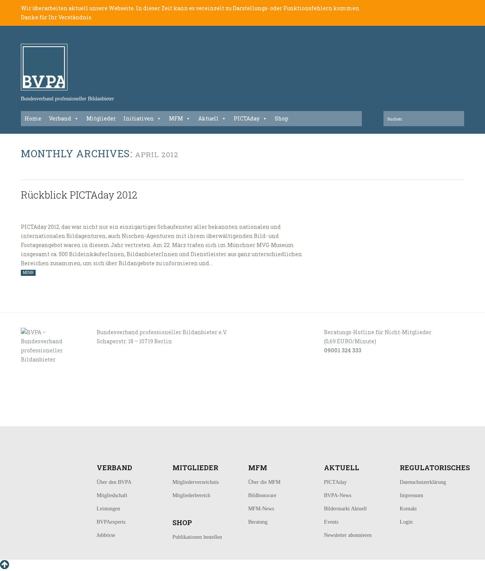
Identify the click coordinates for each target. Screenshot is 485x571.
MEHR (28, 272)
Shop (281, 118)
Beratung (258, 522)
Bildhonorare (262, 495)
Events (331, 522)
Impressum (411, 495)
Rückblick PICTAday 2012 (79, 194)
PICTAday (247, 118)
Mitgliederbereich (191, 495)
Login (406, 522)
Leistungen (108, 509)
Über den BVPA (114, 482)
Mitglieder (101, 118)
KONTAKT (72, 418)
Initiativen (139, 118)
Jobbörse (106, 535)
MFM (176, 118)
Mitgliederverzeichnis (195, 482)
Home (33, 118)
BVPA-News (337, 495)
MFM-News (261, 509)
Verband (60, 118)
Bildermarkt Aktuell (345, 509)
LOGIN (44, 418)
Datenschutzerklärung (423, 482)
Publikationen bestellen (197, 537)
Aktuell (208, 118)
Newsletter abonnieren (348, 535)
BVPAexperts (111, 522)
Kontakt (408, 509)
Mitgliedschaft (112, 495)
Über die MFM (264, 482)
